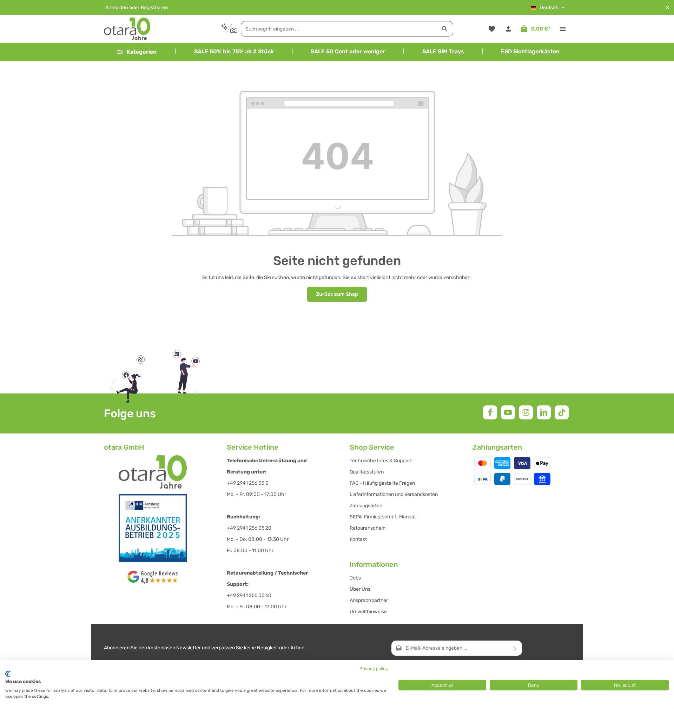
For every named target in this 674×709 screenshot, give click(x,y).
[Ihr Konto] (508, 29)
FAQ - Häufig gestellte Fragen (382, 483)
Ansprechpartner (369, 600)
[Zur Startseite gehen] (127, 29)
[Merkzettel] (491, 29)
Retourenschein (367, 528)
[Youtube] (508, 412)
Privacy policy (373, 668)
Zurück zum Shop (337, 294)
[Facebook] (490, 412)
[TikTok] (562, 412)
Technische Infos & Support (381, 461)
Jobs (355, 578)
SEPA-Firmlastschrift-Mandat (383, 517)
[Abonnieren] (515, 648)
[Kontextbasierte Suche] (229, 28)
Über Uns (360, 589)
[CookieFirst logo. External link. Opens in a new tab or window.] (8, 674)
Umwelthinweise (368, 612)
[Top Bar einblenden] (562, 29)
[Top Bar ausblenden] (667, 7)
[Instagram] (526, 412)
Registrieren (154, 8)
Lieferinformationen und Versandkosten (394, 494)
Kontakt (358, 539)
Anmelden (116, 8)
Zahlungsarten (366, 506)
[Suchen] (445, 29)
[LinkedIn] (544, 412)
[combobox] (339, 29)
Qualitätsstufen (367, 472)
